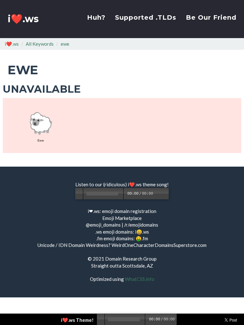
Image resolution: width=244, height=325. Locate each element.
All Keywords (40, 44)
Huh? (96, 17)
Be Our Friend (211, 17)
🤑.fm (142, 238)
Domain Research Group (131, 259)
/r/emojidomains (141, 225)
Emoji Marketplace (122, 218)
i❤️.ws (23, 19)
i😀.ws (142, 232)
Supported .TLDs (145, 17)
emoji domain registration (129, 211)
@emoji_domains (103, 225)
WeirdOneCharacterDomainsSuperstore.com (159, 245)
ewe (65, 44)
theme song (155, 184)
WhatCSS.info (139, 279)
